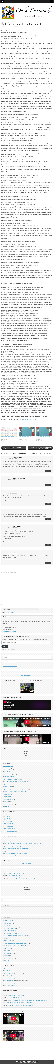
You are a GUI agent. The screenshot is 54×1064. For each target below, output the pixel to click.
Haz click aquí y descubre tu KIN (27, 675)
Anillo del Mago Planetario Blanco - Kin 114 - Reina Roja (16, 853)
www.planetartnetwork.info (10, 829)
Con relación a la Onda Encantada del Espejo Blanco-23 (19, 1002)
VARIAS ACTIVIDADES (9, 804)
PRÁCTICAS (7, 794)
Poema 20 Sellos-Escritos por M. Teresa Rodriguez (15, 791)
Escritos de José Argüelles (10, 776)
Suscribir (5, 646)
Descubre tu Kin (7, 841)
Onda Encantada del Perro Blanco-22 (12, 840)
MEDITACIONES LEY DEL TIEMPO (12, 779)
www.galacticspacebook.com (10, 824)
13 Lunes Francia (8, 818)
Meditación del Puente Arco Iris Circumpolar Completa (16, 845)
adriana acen (16, 457)
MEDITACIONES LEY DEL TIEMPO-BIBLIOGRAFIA (15, 781)
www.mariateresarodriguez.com (10, 666)
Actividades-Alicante (8, 766)
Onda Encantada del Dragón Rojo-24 (16, 873)
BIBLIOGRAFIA (7, 768)
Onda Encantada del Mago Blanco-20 (12, 855)
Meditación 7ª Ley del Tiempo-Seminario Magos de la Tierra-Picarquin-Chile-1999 (22, 843)
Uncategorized (7, 803)
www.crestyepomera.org (9, 823)
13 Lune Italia (7, 816)
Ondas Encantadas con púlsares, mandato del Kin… (16, 789)
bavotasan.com (33, 1062)
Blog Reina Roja (7, 769)
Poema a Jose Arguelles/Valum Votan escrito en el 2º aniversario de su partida (29, 877)
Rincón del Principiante (9, 798)
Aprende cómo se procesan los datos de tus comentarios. (34, 604)
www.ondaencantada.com (28, 421)
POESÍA (6, 793)
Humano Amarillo (24, 863)
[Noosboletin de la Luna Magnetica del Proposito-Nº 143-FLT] (9, 431)
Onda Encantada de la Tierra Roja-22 (12, 846)
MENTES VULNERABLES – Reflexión (16, 875)
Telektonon (6, 801)
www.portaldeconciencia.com (10, 831)
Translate (12, 612)
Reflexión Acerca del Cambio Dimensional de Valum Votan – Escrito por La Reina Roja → (41, 448)
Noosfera (6, 784)
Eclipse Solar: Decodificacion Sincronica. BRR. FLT (15, 850)
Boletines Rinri (7, 771)
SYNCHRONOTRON (8, 799)
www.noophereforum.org (9, 828)
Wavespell (6, 806)
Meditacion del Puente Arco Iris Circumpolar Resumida (16, 848)
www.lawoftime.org (15, 421)
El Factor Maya (7, 851)
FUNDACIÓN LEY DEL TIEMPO (11, 778)
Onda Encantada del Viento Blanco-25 (17, 872)
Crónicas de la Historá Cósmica (11, 773)
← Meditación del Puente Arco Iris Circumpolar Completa (11, 448)
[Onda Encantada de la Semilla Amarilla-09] (27, 431)
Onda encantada (26, 1061)
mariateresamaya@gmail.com (29, 419)
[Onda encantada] (27, 11)
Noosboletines (7, 783)
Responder (48, 470)
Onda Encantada (5, 22)
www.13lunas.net (5, 421)
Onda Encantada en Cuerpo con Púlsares (13, 788)
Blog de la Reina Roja (9, 819)
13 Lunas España (8, 814)
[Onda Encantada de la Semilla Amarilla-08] (44, 431)
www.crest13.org (8, 821)
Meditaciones (8, 796)
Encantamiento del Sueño (10, 774)
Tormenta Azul (30, 863)
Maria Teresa (4, 26)
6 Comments (16, 26)
